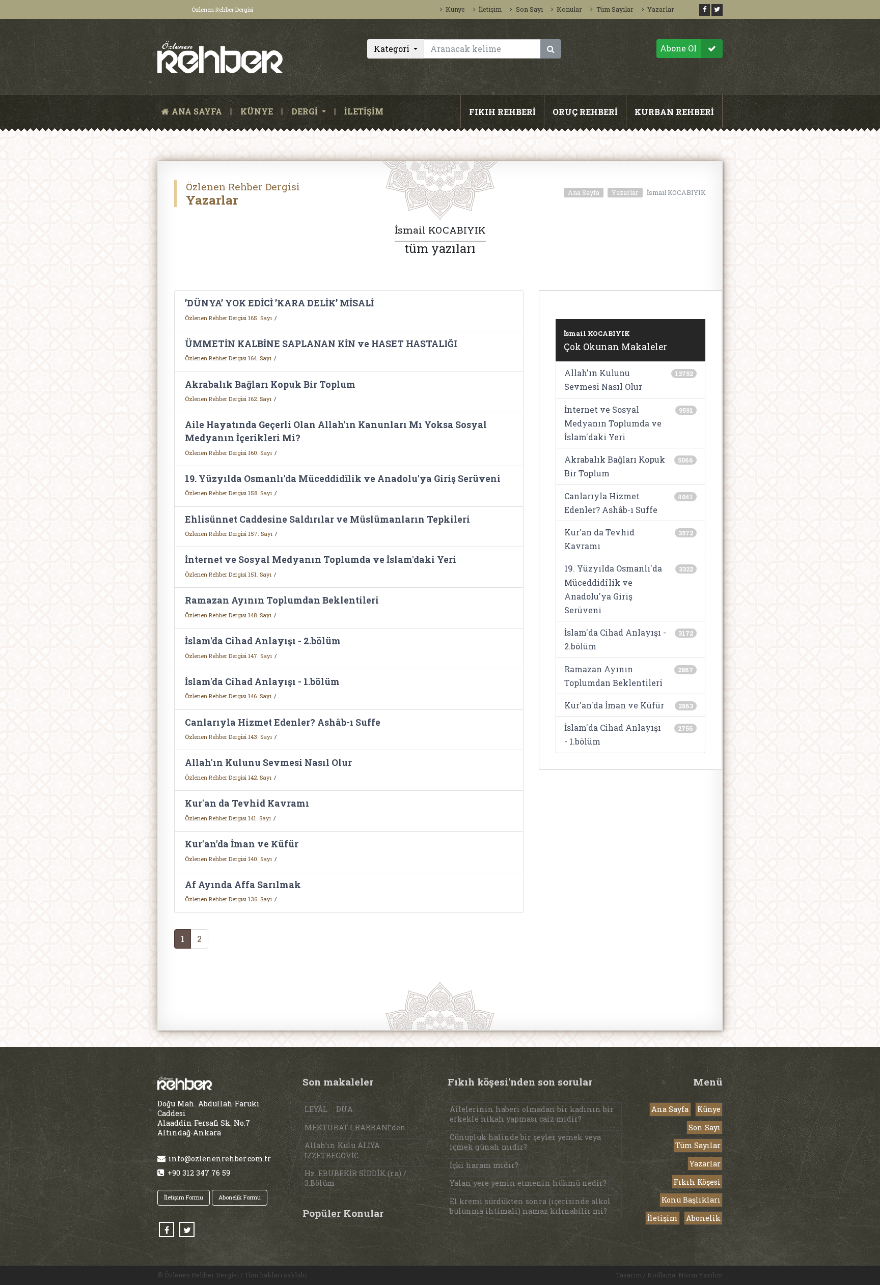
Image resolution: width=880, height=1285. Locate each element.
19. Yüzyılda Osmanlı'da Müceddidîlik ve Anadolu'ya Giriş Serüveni (343, 478)
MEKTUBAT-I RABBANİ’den (355, 1127)
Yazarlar (660, 9)
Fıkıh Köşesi (697, 1182)
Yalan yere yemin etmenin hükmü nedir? (528, 1183)
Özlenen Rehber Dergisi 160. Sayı (228, 452)
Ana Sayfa (583, 192)
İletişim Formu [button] (183, 1197)
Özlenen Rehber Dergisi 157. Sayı (228, 533)
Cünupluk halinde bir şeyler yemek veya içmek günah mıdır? (525, 1142)
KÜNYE (256, 111)
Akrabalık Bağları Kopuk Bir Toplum (270, 384)
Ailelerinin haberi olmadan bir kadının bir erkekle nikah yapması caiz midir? (532, 1114)
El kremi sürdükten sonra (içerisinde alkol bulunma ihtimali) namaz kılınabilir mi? (530, 1206)
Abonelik (703, 1218)
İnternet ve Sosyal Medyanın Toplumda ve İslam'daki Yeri (320, 559)
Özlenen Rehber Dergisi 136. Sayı (228, 899)
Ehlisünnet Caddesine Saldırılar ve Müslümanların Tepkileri (327, 519)
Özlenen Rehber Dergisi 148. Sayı (228, 615)
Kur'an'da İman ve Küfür (241, 844)
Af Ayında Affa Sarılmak (243, 885)
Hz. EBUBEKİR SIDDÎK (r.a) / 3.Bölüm (355, 1178)
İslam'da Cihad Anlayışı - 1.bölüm (262, 682)
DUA (344, 1109)
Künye (455, 9)
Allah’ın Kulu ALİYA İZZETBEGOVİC (342, 1150)
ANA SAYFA (199, 111)
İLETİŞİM (363, 111)
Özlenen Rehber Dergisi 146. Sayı (228, 696)
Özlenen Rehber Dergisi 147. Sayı (228, 656)
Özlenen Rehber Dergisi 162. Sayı (228, 399)
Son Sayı (529, 9)
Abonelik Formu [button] (239, 1197)
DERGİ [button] (305, 111)
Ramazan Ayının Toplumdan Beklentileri (282, 600)
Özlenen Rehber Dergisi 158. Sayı (228, 493)
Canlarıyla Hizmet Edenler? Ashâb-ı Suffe (282, 722)
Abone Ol (678, 48)
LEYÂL (316, 1109)
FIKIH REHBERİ (502, 111)
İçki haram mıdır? (484, 1165)
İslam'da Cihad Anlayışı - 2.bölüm (263, 641)
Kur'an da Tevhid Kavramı (247, 803)
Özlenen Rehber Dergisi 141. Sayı (228, 818)
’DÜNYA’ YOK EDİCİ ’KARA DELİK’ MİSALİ (279, 303)
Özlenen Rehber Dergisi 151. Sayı (228, 574)
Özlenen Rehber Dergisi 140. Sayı (228, 859)
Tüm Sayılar (614, 9)
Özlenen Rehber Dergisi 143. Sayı (228, 736)
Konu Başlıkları (691, 1200)
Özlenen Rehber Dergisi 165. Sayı (228, 318)
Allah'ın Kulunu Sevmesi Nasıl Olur (268, 762)
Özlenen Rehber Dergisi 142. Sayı (228, 777)
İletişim (490, 9)
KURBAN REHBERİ (674, 111)
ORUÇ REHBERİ (585, 111)
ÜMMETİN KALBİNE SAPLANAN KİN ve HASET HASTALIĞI (321, 344)
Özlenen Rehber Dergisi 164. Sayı (228, 358)
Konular (569, 9)
